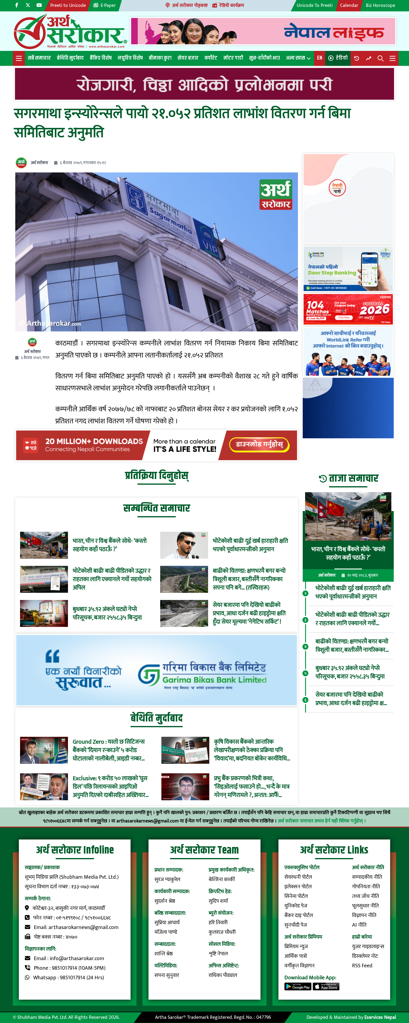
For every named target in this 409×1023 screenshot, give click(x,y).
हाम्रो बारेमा (362, 937)
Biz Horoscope (380, 5)
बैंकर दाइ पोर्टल (298, 915)
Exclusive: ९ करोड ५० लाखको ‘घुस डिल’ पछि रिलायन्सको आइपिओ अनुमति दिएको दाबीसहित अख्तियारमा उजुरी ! (111, 786)
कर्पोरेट (211, 58)
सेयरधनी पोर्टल (298, 877)
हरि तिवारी (218, 922)
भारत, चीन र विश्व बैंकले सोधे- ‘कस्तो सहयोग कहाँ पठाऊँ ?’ (110, 545)
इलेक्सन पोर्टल (298, 886)
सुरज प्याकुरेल (167, 879)
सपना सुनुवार (166, 975)
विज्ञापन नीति (364, 915)
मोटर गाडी (233, 58)
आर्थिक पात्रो (295, 956)
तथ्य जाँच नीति (365, 896)
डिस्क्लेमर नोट (365, 956)
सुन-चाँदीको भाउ (264, 58)
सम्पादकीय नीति (367, 877)
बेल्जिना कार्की (222, 879)
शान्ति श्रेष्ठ (163, 953)
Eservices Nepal (380, 1017)
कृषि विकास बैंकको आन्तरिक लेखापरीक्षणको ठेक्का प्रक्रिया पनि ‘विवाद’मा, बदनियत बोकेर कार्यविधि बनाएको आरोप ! (250, 750)
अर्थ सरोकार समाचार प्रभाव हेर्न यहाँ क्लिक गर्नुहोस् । (322, 821)
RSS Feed (362, 965)
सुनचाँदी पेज (295, 925)
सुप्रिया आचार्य (167, 922)
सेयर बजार (188, 58)
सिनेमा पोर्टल (296, 896)
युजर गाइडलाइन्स (368, 946)
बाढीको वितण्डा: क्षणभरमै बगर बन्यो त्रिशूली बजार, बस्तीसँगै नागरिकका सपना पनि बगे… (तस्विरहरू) (249, 579)
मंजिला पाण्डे (165, 932)
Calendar (349, 5)
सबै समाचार (39, 58)
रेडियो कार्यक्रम (231, 5)
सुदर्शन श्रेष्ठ (164, 901)
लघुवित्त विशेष (130, 58)
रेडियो (342, 58)
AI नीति (359, 925)
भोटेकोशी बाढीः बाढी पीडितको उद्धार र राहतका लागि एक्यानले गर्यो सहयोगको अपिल (112, 579)
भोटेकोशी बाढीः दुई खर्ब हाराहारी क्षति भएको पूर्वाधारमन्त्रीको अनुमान (250, 545)
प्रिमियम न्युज (296, 946)
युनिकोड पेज (295, 905)
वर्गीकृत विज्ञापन (299, 965)
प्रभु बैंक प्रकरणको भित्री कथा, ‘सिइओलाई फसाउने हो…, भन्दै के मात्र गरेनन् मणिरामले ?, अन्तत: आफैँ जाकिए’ (252, 786)
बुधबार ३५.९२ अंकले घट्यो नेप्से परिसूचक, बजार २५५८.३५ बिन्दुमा (107, 613)
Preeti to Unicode (68, 5)
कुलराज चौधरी (222, 932)
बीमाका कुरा (160, 58)
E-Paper (108, 5)
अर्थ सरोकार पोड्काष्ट (189, 5)
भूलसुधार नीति (365, 905)
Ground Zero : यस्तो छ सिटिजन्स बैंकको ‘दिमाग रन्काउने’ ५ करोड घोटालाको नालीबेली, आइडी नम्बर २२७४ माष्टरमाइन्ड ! (109, 750)
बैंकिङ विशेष (101, 58)
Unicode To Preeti (315, 5)
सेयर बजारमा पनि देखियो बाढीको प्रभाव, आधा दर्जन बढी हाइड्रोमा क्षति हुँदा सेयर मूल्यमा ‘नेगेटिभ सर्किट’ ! (249, 613)
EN (319, 58)
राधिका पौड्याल (223, 975)
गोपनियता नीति (366, 886)
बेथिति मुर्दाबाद (70, 58)
